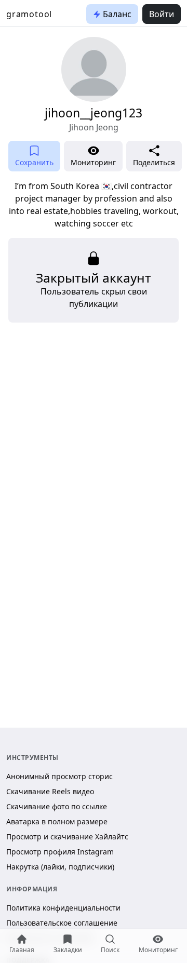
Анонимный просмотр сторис (59, 776)
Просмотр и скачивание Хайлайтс (67, 836)
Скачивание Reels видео (50, 791)
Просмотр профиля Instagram (60, 852)
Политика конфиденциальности (63, 908)
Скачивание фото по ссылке (56, 806)
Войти (161, 14)
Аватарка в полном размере (57, 821)
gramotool (29, 14)
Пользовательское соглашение (61, 923)
